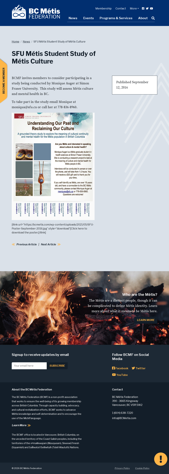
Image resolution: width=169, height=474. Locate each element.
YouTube (122, 375)
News (72, 18)
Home (15, 41)
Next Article (48, 244)
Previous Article (27, 244)
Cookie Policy (142, 468)
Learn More (145, 320)
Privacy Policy (122, 468)
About (143, 18)
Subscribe (57, 365)
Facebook (121, 368)
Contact (121, 8)
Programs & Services (116, 18)
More (133, 8)
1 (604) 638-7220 (122, 412)
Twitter (140, 368)
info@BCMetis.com (124, 418)
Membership (103, 8)
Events (88, 18)
